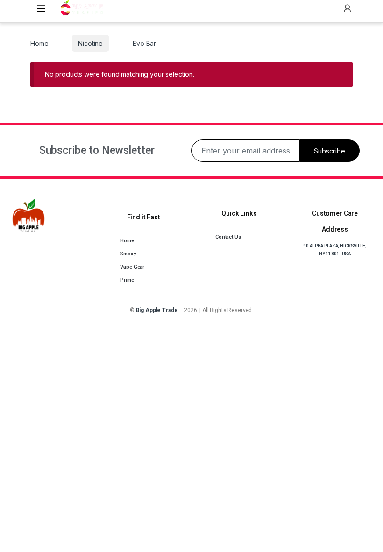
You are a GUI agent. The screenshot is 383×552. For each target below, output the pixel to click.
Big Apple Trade (157, 310)
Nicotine (90, 43)
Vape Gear (132, 267)
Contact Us (228, 237)
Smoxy (127, 254)
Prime (127, 280)
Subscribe (329, 151)
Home (39, 43)
